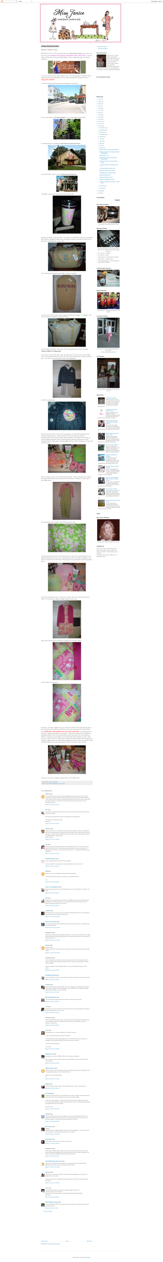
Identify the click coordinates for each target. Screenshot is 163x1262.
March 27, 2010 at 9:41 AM (52, 1156)
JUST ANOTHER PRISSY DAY (107, 168)
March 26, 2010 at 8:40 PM (52, 1121)
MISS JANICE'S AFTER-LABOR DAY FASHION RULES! (112, 422)
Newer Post (45, 1241)
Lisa (46, 1006)
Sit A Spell (48, 1093)
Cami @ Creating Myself (51, 887)
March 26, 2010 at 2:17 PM (52, 992)
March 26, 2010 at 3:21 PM (52, 1012)
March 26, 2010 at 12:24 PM (52, 952)
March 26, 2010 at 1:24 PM (52, 970)
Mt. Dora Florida (61, 783)
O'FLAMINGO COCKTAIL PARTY (107, 173)
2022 (99, 103)
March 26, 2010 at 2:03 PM (52, 979)
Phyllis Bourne (49, 1054)
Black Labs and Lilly (50, 921)
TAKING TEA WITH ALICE (105, 177)
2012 (99, 121)
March (101, 147)
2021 (99, 106)
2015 (99, 114)
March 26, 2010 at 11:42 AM (52, 940)
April (101, 145)
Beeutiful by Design (50, 975)
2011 (99, 123)
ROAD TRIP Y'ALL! (104, 155)
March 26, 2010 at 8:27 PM (52, 1109)
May (101, 143)
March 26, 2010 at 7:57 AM (52, 853)
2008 (99, 193)
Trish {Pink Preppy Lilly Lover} (53, 1161)
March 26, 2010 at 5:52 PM (52, 1049)
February (102, 186)
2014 (99, 117)
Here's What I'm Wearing (51, 783)
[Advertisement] (67, 1226)
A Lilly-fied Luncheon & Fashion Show (112, 410)
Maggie (47, 1084)
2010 (99, 126)
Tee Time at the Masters (112, 445)
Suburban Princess (50, 858)
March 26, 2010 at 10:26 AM (52, 916)
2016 (99, 112)
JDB (46, 871)
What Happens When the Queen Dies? (112, 434)
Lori (46, 844)
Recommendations (103, 48)
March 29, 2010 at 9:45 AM (52, 1197)
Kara (46, 1188)
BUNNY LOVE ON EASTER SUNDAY (109, 149)
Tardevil (47, 1114)
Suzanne (47, 828)
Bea (46, 898)
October (102, 132)
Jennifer (47, 984)
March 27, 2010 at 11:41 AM (52, 1167)
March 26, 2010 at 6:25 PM (52, 1063)
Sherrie (47, 794)
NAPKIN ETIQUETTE (104, 175)
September (103, 134)
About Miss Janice (102, 46)
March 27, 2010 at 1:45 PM (52, 1183)
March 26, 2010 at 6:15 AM (52, 804)
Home (67, 1241)
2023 (99, 101)
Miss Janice (48, 1126)
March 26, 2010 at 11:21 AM (52, 927)
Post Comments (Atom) (54, 1244)
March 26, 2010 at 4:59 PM (52, 1025)
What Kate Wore (49, 1068)
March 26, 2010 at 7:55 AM (52, 839)
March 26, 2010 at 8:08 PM (52, 1088)
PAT (46, 809)
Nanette (47, 945)
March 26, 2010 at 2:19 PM (52, 1001)
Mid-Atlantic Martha (50, 997)
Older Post (89, 1241)
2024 (99, 99)
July (101, 139)
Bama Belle (48, 1139)
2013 (99, 119)
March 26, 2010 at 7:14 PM (52, 1079)
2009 (99, 191)
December (102, 127)
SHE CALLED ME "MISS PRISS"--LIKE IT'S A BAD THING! (112, 479)
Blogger (88, 1257)
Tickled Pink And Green (51, 1202)
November (102, 130)
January (102, 188)
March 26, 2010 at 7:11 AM (52, 823)
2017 (99, 110)
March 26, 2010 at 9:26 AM (52, 905)
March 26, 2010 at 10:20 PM (52, 1134)
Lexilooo (47, 910)
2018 (99, 108)
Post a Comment (47, 1211)
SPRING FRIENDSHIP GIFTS (106, 179)
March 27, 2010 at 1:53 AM (52, 1143)
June (101, 141)
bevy (46, 1030)
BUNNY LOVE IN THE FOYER (107, 170)
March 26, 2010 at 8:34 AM (52, 866)
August (101, 136)
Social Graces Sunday (111, 489)
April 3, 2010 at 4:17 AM (51, 1208)
